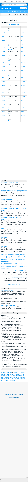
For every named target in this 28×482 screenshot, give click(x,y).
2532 (3, 28)
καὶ (2, 259)
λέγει (10, 258)
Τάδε (7, 258)
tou (8, 117)
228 (2, 96)
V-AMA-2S (23, 55)
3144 (3, 77)
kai (8, 90)
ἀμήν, (14, 258)
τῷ (4, 256)
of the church (14, 263)
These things (13, 265)
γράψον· (3, 258)
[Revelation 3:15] (26, 218)
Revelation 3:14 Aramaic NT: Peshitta (19, 277)
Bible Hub (12, 380)
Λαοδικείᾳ (16, 256)
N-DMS (22, 36)
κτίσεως (18, 259)
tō (8, 34)
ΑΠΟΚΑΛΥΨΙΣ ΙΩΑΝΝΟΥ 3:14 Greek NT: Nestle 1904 (11, 182)
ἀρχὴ (12, 259)
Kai (8, 30)
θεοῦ (23, 259)
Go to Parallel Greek (14, 24)
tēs (8, 41)
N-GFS (22, 51)
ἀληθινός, (7, 259)
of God (7, 268)
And (2, 263)
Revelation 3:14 (5, 371)
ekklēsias (9, 53)
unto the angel (7, 263)
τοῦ (21, 259)
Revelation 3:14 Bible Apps (8, 375)
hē (8, 102)
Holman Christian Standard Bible (8, 305)
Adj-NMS (23, 85)
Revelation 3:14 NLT (6, 372)
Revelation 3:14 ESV (18, 372)
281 (2, 70)
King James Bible (4, 297)
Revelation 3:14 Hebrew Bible (21, 270)
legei (9, 64)
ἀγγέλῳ (7, 256)
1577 (3, 51)
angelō (9, 38)
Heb (22, 70)
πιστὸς (24, 258)
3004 (3, 62)
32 (2, 36)
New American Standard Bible (7, 290)
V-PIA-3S (23, 62)
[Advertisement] (14, 151)
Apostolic (17, 254)
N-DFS (22, 47)
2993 (3, 47)
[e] (4, 28)
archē (9, 105)
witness (14, 266)
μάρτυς (19, 258)
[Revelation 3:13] (1, 218)
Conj (22, 28)
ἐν (12, 256)
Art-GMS (23, 115)
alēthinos (9, 98)
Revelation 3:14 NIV (15, 371)
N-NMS (22, 77)
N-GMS (22, 119)
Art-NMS (23, 66)
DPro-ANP (23, 58)
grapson (9, 56)
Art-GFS (22, 40)
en (8, 45)
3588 (3, 32)
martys (9, 79)
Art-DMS (23, 32)
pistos (9, 87)
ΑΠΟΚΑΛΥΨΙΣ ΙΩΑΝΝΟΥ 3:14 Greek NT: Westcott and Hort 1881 (14, 190)
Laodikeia (10, 49)
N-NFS (22, 104)
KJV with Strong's (5, 261)
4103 (3, 85)
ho (8, 68)
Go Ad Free (2, 479)
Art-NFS (22, 100)
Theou (9, 120)
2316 (3, 119)
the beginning (19, 266)
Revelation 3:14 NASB (7, 374)
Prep (22, 43)
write (9, 265)
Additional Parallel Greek (14, 284)
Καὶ (2, 256)
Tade (9, 60)
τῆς (11, 256)
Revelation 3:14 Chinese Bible (18, 377)
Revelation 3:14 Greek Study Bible (8, 254)
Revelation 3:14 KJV (19, 374)
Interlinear (22, 254)
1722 (3, 43)
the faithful (4, 266)
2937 (3, 111)
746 (2, 104)
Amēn (9, 72)
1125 (3, 55)
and (8, 266)
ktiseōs (9, 113)
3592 (3, 58)
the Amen (22, 265)
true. (10, 266)
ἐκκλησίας (22, 256)
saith (18, 265)
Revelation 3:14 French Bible (8, 378)
